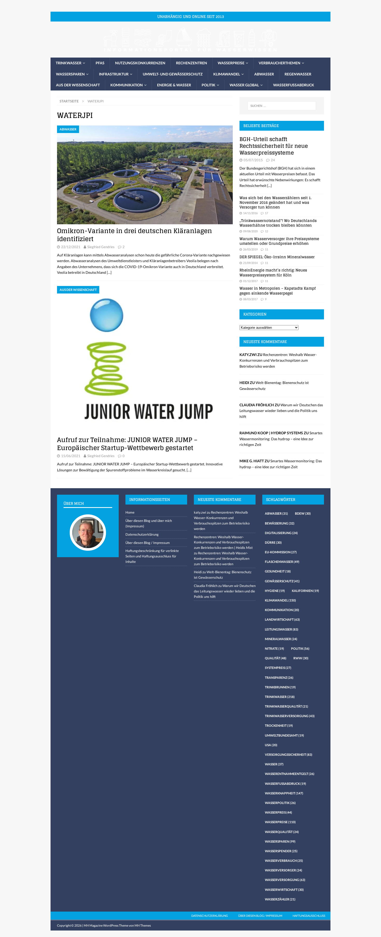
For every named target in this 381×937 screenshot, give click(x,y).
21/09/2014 (250, 262)
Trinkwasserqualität (286, 706)
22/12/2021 (70, 247)
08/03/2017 (250, 299)
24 (273, 160)
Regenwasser (298, 74)
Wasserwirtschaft (284, 890)
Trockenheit (279, 726)
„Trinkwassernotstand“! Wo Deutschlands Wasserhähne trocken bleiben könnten (278, 222)
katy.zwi (200, 512)
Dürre (273, 542)
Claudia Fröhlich (205, 586)
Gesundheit (278, 571)
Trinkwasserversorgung (290, 716)
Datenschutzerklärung (142, 534)
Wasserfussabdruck (293, 85)
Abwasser (264, 74)
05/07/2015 (253, 160)
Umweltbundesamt (284, 735)
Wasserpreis (278, 812)
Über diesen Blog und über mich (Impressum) (148, 523)
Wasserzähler (280, 899)
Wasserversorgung (285, 880)
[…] (109, 272)
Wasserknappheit (284, 793)
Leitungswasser (281, 629)
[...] (269, 185)
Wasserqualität (282, 832)
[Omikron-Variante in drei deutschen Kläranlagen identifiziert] (145, 174)
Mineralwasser (281, 639)
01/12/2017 (250, 281)
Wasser (274, 764)
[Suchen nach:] (282, 105)
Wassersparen (70, 74)
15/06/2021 (70, 456)
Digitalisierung (281, 533)
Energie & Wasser (174, 85)
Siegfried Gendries (101, 247)
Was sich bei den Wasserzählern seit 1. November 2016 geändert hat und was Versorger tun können (275, 202)
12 (266, 231)
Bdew (303, 513)
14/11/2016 (250, 213)
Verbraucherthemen (279, 63)
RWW (300, 658)
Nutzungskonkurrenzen (140, 63)
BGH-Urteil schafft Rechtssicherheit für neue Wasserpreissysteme (273, 146)
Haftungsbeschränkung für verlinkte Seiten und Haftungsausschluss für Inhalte (152, 556)
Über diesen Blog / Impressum (147, 543)
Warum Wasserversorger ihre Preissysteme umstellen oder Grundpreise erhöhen (279, 241)
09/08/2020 (250, 231)
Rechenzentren (191, 63)
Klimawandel (226, 74)
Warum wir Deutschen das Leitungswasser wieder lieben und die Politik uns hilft (281, 411)
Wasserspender (281, 851)
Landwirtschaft (282, 619)
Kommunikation (126, 85)
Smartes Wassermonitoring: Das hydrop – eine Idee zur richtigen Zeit (280, 439)
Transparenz (279, 678)
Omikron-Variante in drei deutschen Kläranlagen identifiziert (134, 234)
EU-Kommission (281, 552)
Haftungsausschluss (309, 915)
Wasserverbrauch (284, 861)
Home (130, 512)
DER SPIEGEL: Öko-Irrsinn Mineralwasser (277, 257)
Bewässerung (279, 523)
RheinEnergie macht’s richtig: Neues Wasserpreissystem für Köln (273, 272)
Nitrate (274, 649)
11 (266, 249)
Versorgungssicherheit (288, 755)
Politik (208, 85)
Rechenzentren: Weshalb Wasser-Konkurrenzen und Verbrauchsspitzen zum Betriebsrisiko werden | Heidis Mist (223, 542)
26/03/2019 (250, 249)
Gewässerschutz (282, 581)
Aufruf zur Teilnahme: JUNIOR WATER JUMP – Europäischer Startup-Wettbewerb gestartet (127, 443)
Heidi (198, 572)
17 (266, 213)
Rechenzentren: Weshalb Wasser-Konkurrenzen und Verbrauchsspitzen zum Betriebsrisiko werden (278, 360)
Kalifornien (305, 591)
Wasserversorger (283, 870)
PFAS (100, 63)
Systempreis (278, 668)
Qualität (275, 658)
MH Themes (143, 925)
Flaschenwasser (282, 562)
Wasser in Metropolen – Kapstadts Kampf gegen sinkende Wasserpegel (277, 290)
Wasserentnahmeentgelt (289, 774)
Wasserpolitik (280, 803)
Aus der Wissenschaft (78, 85)
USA (271, 745)
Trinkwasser (68, 63)
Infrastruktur (114, 74)
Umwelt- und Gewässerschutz (173, 74)
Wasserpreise (231, 63)
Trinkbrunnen (280, 687)
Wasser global (244, 85)
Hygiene (275, 591)
